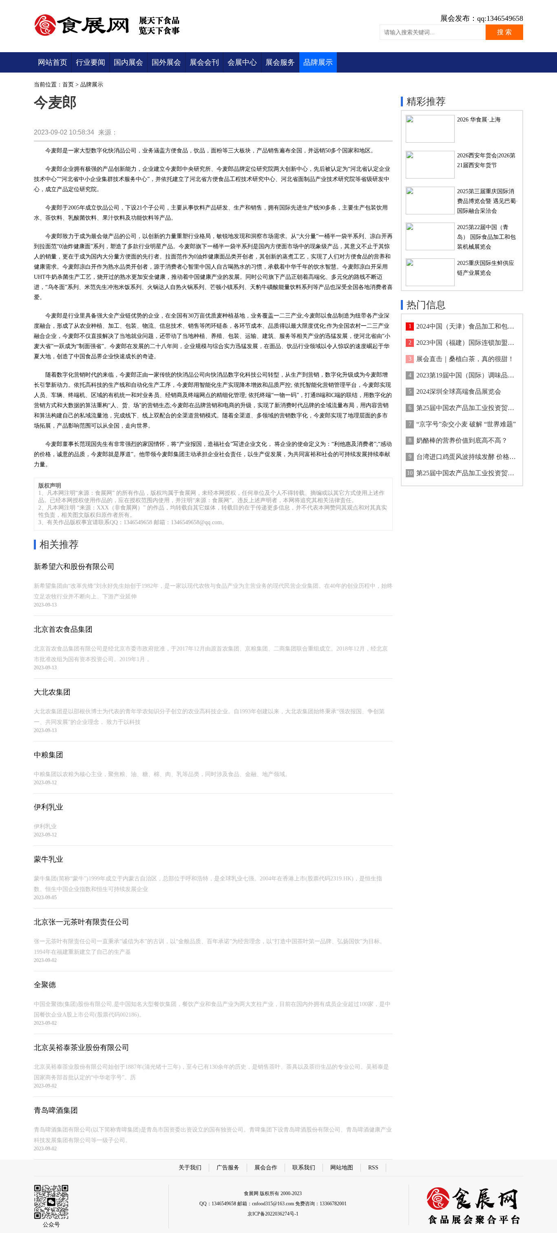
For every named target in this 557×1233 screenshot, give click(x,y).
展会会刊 (204, 62)
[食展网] (112, 36)
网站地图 (341, 1168)
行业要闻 (90, 62)
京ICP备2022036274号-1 (273, 1214)
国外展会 (166, 62)
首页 (68, 85)
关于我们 (190, 1168)
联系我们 (303, 1168)
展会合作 (265, 1168)
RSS (373, 1168)
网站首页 (52, 62)
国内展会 (128, 62)
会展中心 (242, 62)
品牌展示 (318, 62)
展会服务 (280, 62)
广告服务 (228, 1168)
